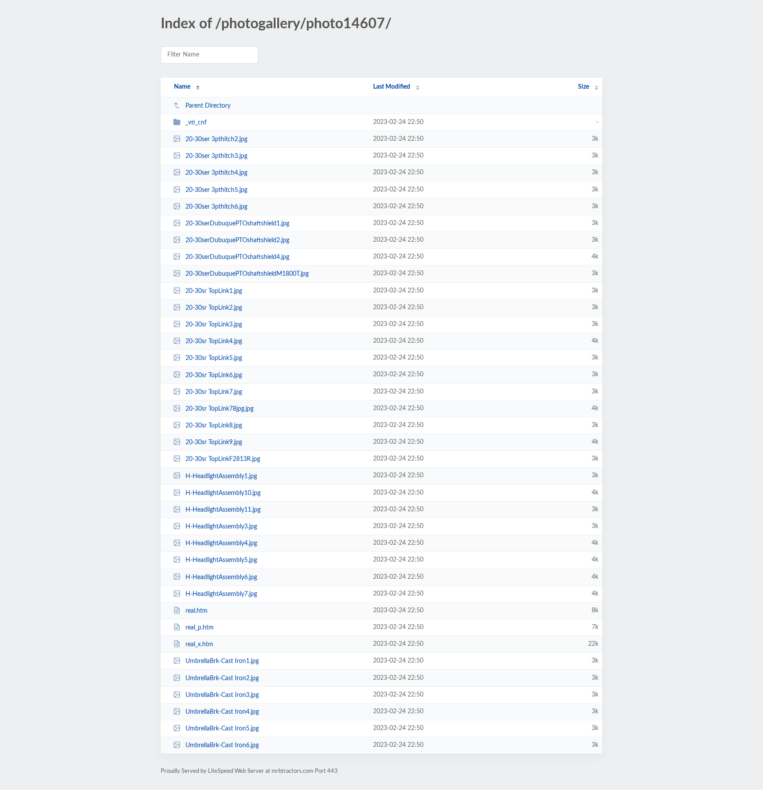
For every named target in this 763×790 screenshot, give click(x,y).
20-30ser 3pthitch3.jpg (216, 156)
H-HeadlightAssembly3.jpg (221, 527)
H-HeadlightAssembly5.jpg (221, 560)
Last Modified (391, 87)
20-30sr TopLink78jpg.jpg (219, 409)
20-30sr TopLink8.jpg (213, 426)
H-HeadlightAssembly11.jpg (223, 510)
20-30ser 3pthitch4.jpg (216, 173)
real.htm (196, 611)
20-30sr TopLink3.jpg (213, 325)
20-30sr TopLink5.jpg (213, 358)
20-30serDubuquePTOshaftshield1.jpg (237, 224)
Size (583, 87)
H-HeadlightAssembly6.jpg (221, 577)
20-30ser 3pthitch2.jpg (216, 139)
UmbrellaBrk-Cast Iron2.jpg (222, 678)
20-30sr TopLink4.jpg (213, 341)
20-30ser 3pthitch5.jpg (216, 190)
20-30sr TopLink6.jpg (213, 375)
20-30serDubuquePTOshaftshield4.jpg (237, 257)
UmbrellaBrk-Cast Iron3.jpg (222, 695)
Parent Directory (207, 106)
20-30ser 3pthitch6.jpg (216, 207)
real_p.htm (199, 628)
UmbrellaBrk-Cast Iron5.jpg (222, 729)
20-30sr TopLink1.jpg (213, 291)
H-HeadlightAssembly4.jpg (221, 543)
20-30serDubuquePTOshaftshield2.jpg (237, 240)
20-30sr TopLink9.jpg (213, 442)
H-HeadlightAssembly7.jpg (221, 594)
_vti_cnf (196, 123)
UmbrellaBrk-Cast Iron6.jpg (222, 745)
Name (182, 87)
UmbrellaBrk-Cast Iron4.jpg (222, 712)
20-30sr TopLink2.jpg (213, 308)
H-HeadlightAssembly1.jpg (221, 476)
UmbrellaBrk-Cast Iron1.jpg (222, 661)
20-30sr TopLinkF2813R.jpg (222, 459)
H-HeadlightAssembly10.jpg (223, 493)
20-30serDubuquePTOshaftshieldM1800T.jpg (247, 274)
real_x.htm (199, 644)
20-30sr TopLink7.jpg (213, 392)
